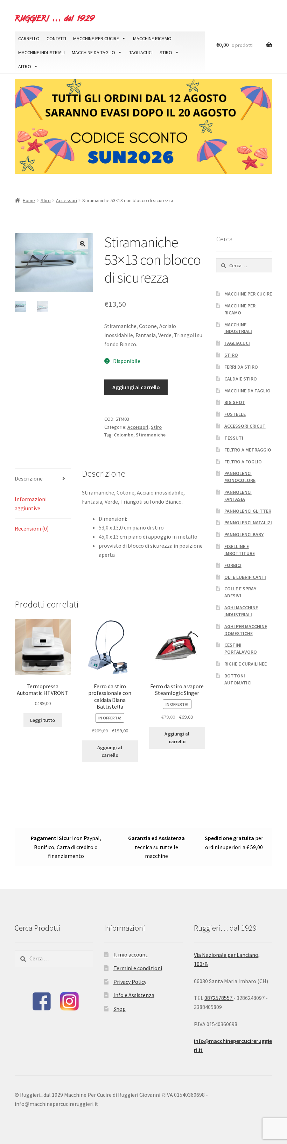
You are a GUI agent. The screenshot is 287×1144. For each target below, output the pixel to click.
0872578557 (218, 997)
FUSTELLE (235, 414)
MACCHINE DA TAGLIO (93, 52)
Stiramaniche (151, 435)
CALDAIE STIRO (240, 379)
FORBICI (232, 565)
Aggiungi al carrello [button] (109, 751)
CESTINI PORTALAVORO (240, 648)
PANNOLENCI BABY (244, 534)
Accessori (66, 200)
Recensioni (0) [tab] (32, 528)
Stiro (46, 200)
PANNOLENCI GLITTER (247, 511)
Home (29, 200)
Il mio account (130, 954)
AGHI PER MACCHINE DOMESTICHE (245, 630)
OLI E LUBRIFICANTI (245, 577)
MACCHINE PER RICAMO (239, 309)
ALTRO (24, 66)
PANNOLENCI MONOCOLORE (239, 476)
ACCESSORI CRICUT (245, 426)
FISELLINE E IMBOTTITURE (239, 549)
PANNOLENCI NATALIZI (248, 522)
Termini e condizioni (137, 968)
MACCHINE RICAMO (152, 38)
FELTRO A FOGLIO (243, 462)
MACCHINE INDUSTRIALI (41, 52)
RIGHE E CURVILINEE (245, 664)
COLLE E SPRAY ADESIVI (240, 592)
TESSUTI (233, 438)
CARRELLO (29, 38)
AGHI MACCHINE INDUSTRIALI (241, 611)
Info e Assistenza (133, 995)
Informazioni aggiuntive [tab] (31, 504)
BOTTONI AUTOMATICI (238, 679)
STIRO (166, 52)
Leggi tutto (42, 720)
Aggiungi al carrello (136, 387)
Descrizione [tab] (29, 478)
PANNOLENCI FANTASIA (238, 495)
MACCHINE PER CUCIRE (96, 38)
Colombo (123, 435)
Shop (119, 1008)
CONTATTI (56, 38)
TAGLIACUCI (141, 52)
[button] (82, 243)
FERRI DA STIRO (241, 367)
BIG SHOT (234, 402)
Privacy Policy (129, 981)
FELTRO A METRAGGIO (247, 450)
